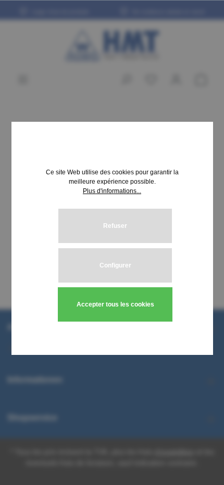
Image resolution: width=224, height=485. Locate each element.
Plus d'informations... (112, 191)
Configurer (115, 265)
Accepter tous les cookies (115, 304)
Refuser (115, 225)
